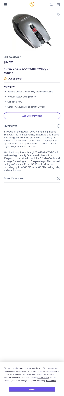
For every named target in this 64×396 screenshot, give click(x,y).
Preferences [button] (51, 381)
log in (44, 11)
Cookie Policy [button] (43, 378)
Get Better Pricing (32, 115)
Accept (32, 389)
